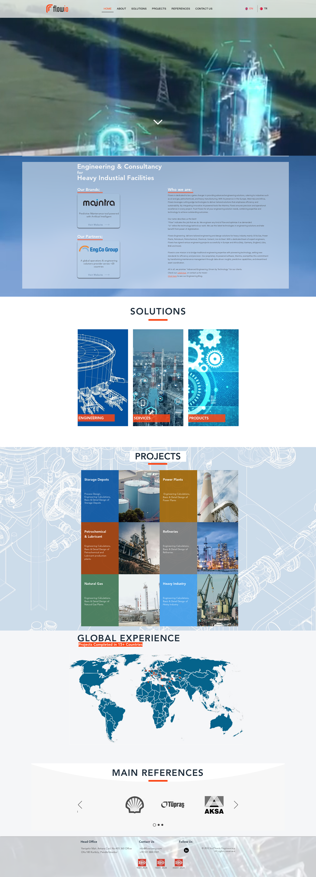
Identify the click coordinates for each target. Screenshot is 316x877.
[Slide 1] (154, 825)
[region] (103, 377)
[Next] (236, 805)
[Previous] (80, 805)
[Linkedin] (186, 850)
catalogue (182, 272)
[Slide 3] (162, 825)
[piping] (217, 805)
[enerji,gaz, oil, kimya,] (97, 805)
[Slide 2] (158, 824)
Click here (172, 276)
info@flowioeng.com (151, 848)
